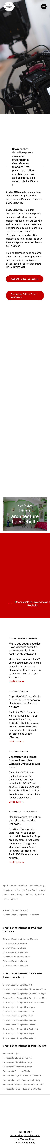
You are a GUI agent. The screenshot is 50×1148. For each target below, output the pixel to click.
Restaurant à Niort (11, 1080)
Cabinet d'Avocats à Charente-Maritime (20, 939)
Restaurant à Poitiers (12, 1084)
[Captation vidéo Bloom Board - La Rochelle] (25, 333)
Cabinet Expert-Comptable (15, 915)
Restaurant (34, 915)
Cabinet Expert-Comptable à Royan (18, 1033)
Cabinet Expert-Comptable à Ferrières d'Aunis (23, 1002)
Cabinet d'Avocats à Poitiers (15, 952)
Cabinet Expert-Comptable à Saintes (19, 1038)
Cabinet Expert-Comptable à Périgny (19, 1020)
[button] (44, 6)
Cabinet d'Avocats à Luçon (15, 943)
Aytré (5, 885)
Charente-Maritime (18, 885)
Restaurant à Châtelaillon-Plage (17, 1062)
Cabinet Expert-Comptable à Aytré (18, 985)
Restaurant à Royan (11, 1089)
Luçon (6, 894)
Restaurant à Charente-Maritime (17, 1058)
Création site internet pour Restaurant (24, 1045)
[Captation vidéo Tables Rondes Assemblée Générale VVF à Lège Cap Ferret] (25, 776)
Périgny (20, 894)
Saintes (14, 899)
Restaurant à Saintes (31, 1089)
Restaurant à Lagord (12, 1075)
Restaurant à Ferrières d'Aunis (16, 1071)
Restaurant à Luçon (32, 1075)
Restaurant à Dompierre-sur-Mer (17, 1067)
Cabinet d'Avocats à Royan (15, 961)
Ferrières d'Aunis (29, 890)
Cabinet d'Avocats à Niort (14, 948)
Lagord (42, 890)
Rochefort (39, 894)
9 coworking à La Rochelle (25, 1135)
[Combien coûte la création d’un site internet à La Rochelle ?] (25, 837)
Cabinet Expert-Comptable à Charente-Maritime (24, 989)
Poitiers (29, 894)
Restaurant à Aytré (11, 1053)
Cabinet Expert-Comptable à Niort (18, 1016)
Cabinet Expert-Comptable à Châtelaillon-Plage (24, 994)
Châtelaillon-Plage (37, 885)
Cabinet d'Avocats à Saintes (15, 966)
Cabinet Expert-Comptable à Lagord (19, 1007)
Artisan (6, 910)
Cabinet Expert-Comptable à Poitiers (19, 1025)
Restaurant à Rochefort (34, 1084)
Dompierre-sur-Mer (11, 890)
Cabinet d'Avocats (20, 910)
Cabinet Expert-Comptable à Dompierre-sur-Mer (24, 998)
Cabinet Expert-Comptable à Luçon (18, 1011)
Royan (6, 899)
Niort (13, 894)
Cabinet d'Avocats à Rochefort (16, 957)
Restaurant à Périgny (30, 1080)
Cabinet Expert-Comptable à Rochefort (20, 1029)
